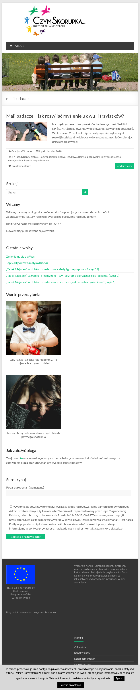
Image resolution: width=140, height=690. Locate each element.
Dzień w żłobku (29, 156)
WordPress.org (82, 664)
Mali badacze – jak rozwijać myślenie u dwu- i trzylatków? (65, 116)
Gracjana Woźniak (21, 151)
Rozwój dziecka (48, 156)
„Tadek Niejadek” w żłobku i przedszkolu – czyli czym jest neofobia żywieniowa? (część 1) (60, 282)
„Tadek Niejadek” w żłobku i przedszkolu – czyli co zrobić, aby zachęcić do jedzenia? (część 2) (62, 275)
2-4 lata (15, 156)
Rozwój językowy (67, 156)
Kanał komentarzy (84, 658)
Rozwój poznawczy (88, 156)
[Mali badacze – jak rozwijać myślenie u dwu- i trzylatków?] (26, 124)
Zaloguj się (80, 646)
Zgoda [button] (119, 678)
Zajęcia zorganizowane (36, 160)
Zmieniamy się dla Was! (21, 256)
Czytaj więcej (124, 165)
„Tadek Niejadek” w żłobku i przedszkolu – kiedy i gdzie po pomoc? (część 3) (52, 269)
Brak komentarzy (21, 165)
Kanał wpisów (82, 652)
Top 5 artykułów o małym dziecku (27, 262)
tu (21, 458)
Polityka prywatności (70, 685)
